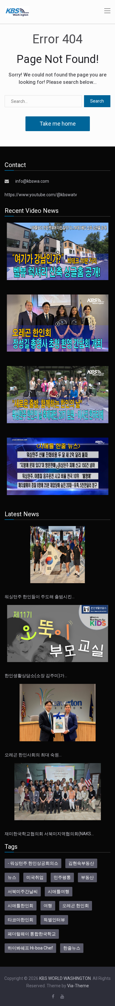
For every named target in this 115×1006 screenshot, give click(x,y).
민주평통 (62, 877)
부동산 (87, 877)
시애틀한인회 (20, 905)
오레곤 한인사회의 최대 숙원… (33, 754)
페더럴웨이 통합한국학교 (32, 933)
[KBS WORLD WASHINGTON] (17, 11)
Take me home (58, 123)
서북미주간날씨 (23, 891)
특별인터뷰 (54, 919)
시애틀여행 (58, 891)
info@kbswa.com (32, 181)
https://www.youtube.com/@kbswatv (41, 194)
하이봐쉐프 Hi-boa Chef (30, 948)
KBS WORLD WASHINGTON (65, 978)
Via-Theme (78, 985)
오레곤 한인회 (75, 905)
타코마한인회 (20, 919)
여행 (48, 905)
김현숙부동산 (81, 863)
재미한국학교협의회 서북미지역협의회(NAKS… (49, 833)
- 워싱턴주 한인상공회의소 (33, 863)
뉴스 (12, 877)
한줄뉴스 (71, 948)
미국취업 (35, 877)
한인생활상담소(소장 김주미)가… (36, 675)
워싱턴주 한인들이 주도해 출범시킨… (40, 596)
